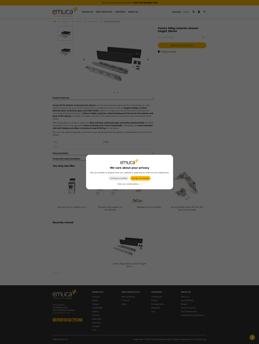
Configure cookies (118, 178)
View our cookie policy (128, 184)
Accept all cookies (140, 178)
